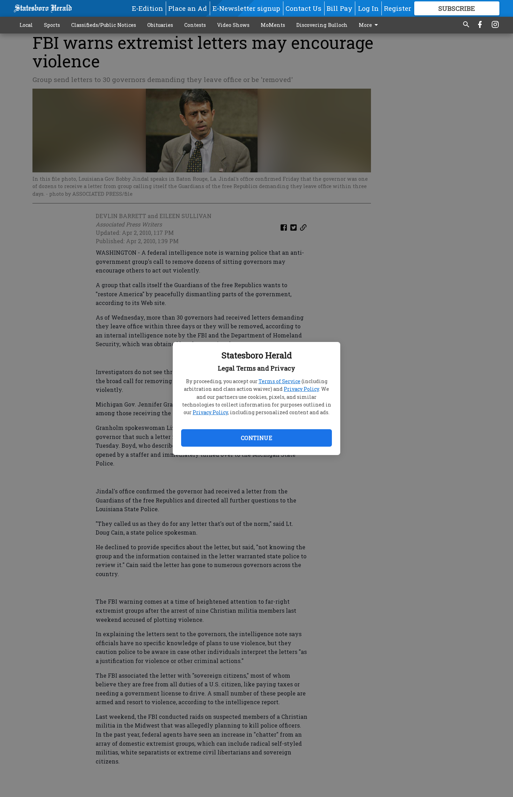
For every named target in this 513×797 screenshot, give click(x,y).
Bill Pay (339, 8)
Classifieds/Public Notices (103, 25)
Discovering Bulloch (322, 25)
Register (397, 8)
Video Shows (233, 25)
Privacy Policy (301, 389)
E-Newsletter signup (246, 8)
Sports (52, 25)
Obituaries (160, 25)
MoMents (273, 25)
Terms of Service (279, 381)
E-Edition (147, 8)
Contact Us (303, 8)
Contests (195, 25)
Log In (368, 8)
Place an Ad (187, 8)
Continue (256, 437)
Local (26, 25)
